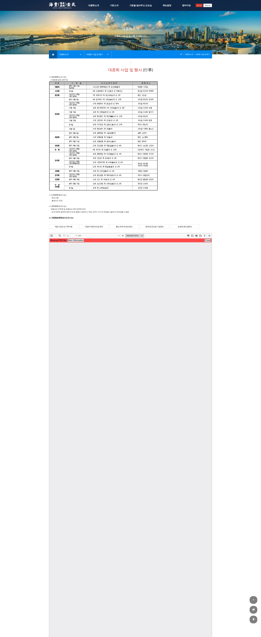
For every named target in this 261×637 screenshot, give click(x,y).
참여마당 (186, 5)
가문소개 (114, 5)
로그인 (199, 5)
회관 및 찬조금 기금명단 (154, 226)
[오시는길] (253, 620)
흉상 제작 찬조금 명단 (124, 226)
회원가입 (208, 5)
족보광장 (167, 5)
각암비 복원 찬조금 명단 (94, 226)
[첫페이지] (253, 610)
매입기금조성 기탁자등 (63, 226)
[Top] (253, 600)
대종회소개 (93, 5)
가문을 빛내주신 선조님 (140, 5)
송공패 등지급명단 (185, 226)
